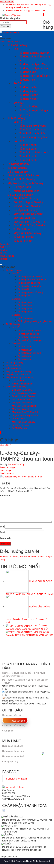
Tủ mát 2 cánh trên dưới (34, 152)
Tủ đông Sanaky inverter (34, 52)
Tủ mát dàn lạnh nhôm (33, 133)
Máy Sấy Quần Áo (24, 217)
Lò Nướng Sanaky (18, 164)
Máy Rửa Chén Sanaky (27, 233)
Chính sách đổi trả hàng (13, 725)
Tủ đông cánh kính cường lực (34, 58)
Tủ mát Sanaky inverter (33, 125)
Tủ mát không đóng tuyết (34, 137)
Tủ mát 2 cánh (28, 148)
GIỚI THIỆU (5, 247)
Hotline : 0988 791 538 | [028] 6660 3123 (25, 10)
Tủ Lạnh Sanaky (17, 168)
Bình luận (5, 495)
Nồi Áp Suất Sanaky (26, 210)
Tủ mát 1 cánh (28, 145)
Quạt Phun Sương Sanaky (29, 225)
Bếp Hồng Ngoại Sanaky (28, 202)
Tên (2, 526)
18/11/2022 (5, 445)
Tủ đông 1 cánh (29, 87)
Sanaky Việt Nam (16, 778)
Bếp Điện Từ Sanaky (26, 198)
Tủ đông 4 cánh (29, 98)
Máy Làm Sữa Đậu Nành (28, 214)
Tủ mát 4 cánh (28, 160)
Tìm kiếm (5, 26)
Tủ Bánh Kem (22, 229)
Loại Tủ (18, 49)
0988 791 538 (18, 720)
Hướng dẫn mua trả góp (13, 756)
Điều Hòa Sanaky (18, 171)
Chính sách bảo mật (11, 714)
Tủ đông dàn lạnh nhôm (34, 68)
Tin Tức (3, 252)
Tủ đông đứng (28, 72)
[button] (6, 38)
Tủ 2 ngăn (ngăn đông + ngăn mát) (33, 112)
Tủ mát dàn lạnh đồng (33, 129)
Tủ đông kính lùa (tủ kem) (35, 75)
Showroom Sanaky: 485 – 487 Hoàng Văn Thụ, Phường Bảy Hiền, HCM (28, 6)
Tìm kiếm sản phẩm (10, 18)
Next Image (5, 470)
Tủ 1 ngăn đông (29, 106)
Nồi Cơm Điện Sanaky (27, 206)
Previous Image (7, 467)
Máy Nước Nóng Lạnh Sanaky (26, 183)
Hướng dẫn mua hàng (12, 745)
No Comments (7, 473)
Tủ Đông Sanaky (17, 45)
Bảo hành (4, 249)
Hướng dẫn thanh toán (13, 751)
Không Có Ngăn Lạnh (26, 191)
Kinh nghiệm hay (10, 761)
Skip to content (7, 1)
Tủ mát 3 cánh (28, 156)
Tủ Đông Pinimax (24, 236)
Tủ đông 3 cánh (29, 95)
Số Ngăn (19, 102)
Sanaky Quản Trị (15, 464)
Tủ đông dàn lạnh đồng (33, 64)
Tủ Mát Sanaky (17, 118)
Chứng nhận (8, 730)
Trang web (5, 537)
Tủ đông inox (27, 79)
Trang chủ (5, 244)
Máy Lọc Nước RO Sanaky (23, 175)
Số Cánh (19, 83)
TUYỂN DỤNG (7, 255)
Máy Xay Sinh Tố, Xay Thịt (29, 221)
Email (3, 532)
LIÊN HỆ (4, 258)
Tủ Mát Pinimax (23, 240)
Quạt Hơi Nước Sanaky (21, 179)
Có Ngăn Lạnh (22, 187)
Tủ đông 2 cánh (29, 91)
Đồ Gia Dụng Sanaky (20, 194)
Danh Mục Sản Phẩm (10, 41)
